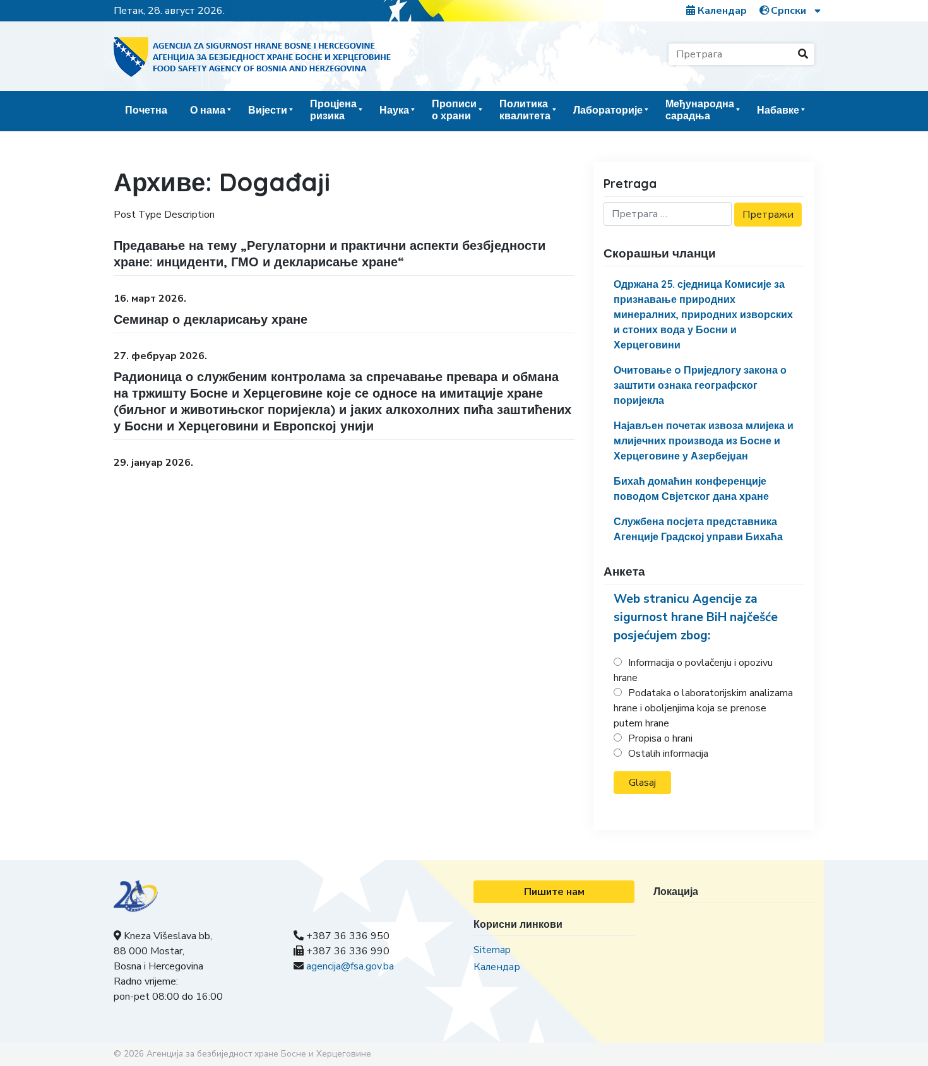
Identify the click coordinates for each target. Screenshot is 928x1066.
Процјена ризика (333, 109)
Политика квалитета (524, 109)
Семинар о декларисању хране (210, 319)
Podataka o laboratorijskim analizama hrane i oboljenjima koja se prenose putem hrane (703, 708)
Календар (721, 11)
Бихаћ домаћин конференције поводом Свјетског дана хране (691, 488)
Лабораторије (608, 110)
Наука (394, 110)
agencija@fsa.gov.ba (350, 966)
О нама (207, 110)
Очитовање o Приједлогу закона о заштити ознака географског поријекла (700, 385)
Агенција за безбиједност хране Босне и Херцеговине (258, 1054)
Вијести (267, 110)
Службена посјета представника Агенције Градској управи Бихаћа (698, 529)
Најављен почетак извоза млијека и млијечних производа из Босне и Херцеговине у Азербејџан (704, 440)
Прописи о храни (454, 109)
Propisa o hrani (660, 738)
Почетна (146, 110)
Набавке (778, 110)
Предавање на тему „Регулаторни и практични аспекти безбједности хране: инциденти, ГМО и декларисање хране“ (329, 253)
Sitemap (492, 950)
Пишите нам (554, 892)
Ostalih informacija (668, 754)
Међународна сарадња (699, 109)
